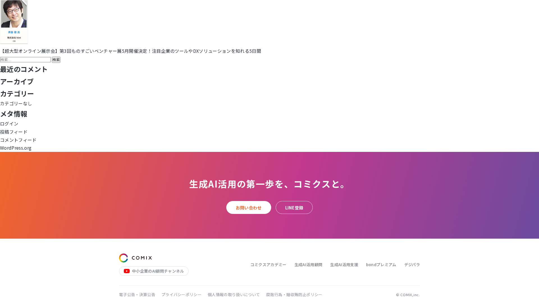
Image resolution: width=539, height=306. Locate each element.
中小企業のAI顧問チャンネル (158, 271)
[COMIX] (135, 258)
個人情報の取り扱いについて (234, 294)
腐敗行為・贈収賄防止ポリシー (294, 294)
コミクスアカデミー (268, 264)
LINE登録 (294, 208)
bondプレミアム (381, 264)
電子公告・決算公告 (137, 294)
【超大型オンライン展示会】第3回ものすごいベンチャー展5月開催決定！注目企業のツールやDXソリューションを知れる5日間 (130, 50)
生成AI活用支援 (344, 264)
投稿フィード (14, 131)
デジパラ (412, 264)
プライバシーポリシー (181, 294)
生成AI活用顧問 (308, 264)
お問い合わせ (249, 208)
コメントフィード (18, 139)
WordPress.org (15, 147)
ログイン (9, 123)
